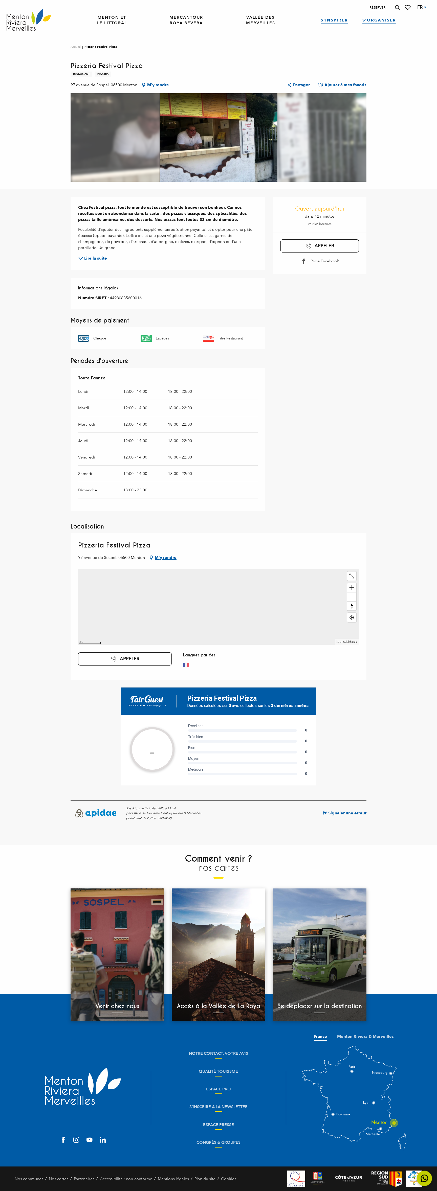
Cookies (228, 1179)
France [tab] (320, 1037)
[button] (397, 7)
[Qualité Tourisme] (296, 1178)
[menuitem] (29, 20)
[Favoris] (408, 7)
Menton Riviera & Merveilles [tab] (365, 1037)
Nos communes (29, 1179)
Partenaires (84, 1179)
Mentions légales (173, 1179)
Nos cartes (58, 1179)
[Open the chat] (424, 1178)
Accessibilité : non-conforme (126, 1179)
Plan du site (204, 1179)
